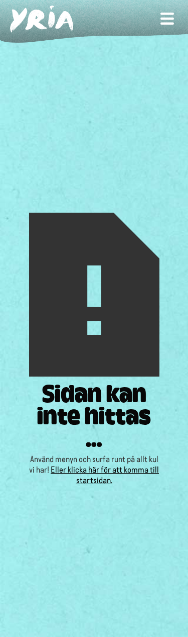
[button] (167, 20)
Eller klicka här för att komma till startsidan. (105, 474)
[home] (52, 19)
